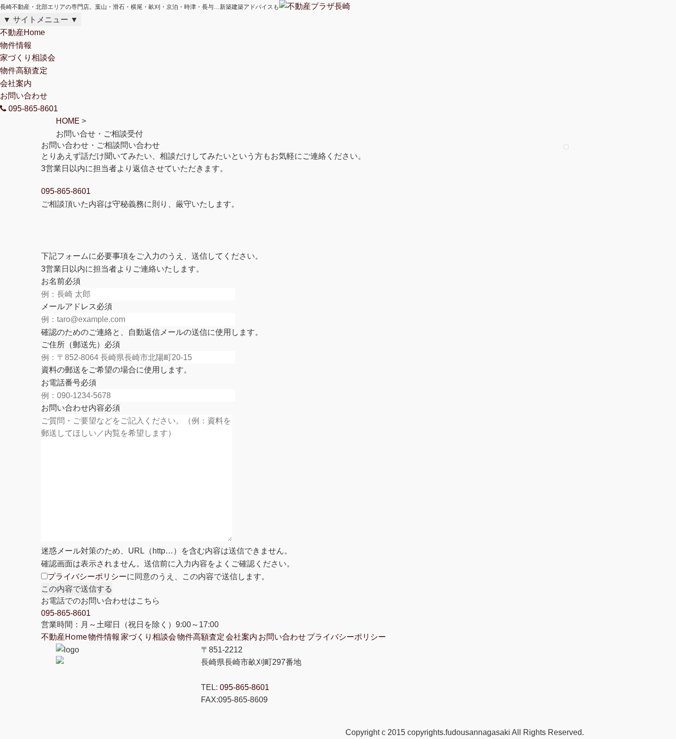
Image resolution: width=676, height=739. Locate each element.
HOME (68, 121)
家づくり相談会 (27, 57)
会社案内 (16, 83)
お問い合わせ (24, 96)
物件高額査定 (24, 70)
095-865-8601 (66, 191)
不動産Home (22, 32)
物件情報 (16, 45)
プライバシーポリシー (87, 576)
